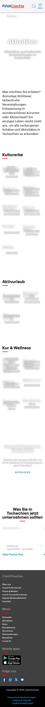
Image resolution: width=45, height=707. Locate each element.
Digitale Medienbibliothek (14, 598)
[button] (34, 6)
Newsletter (7, 637)
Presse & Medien (10, 591)
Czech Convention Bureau (14, 594)
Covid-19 (6, 641)
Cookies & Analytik (21, 700)
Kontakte (6, 601)
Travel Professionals (11, 587)
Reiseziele (7, 617)
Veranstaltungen (10, 634)
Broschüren (7, 631)
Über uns (6, 584)
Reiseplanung (8, 627)
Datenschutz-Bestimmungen (22, 697)
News (5, 624)
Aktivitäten (7, 620)
